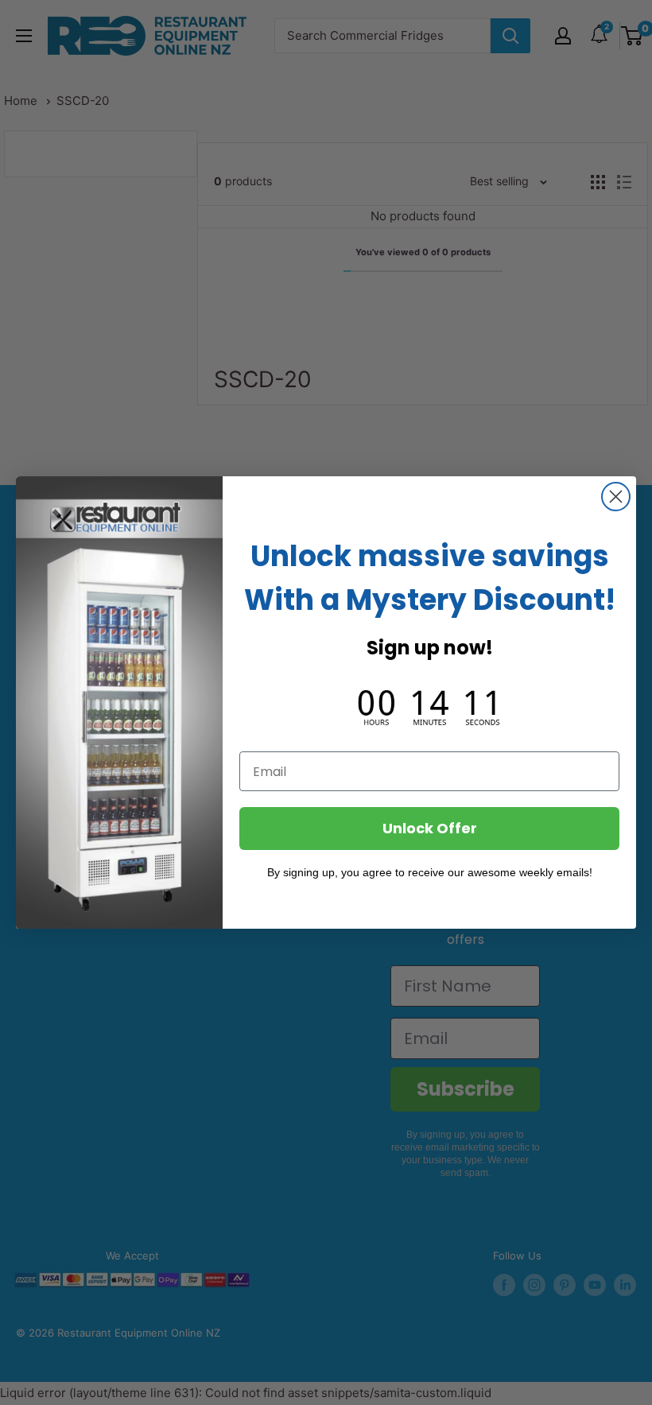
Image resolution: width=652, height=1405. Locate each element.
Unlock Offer (429, 828)
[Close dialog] (616, 496)
